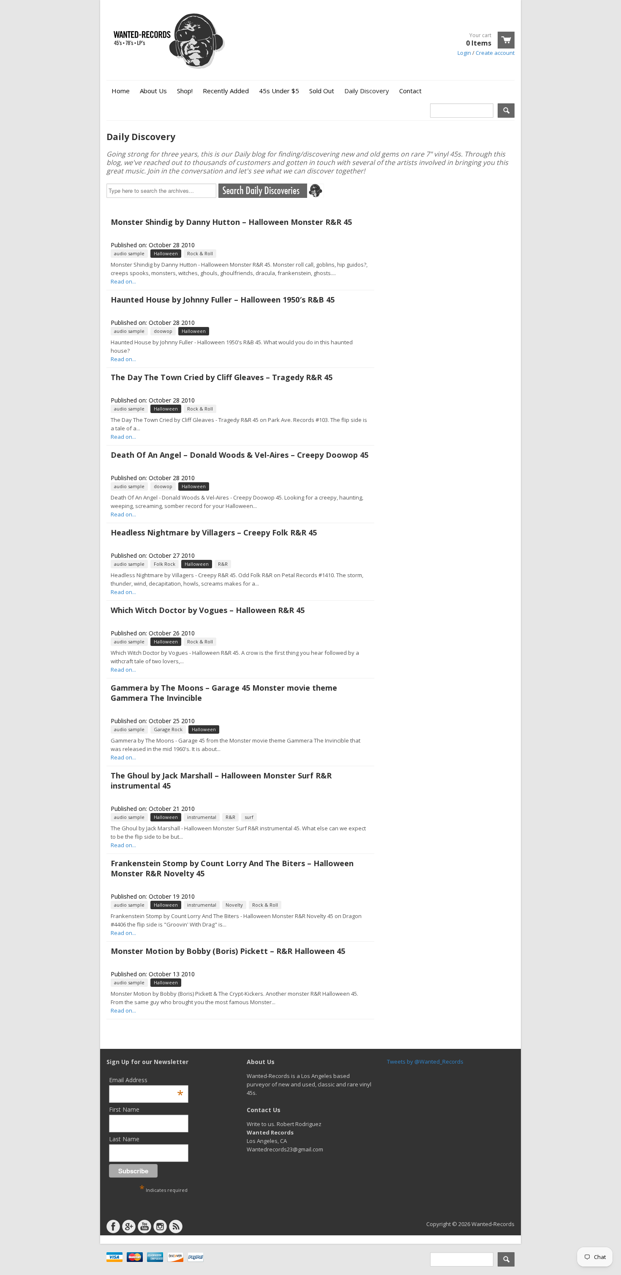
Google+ (129, 1226)
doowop (163, 331)
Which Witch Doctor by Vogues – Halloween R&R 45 (208, 610)
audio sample (129, 253)
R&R (223, 564)
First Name (124, 1109)
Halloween (166, 253)
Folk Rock (164, 564)
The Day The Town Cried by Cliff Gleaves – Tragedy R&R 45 (221, 377)
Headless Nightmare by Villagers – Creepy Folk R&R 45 (214, 532)
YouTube (144, 1226)
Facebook (113, 1226)
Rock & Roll (200, 253)
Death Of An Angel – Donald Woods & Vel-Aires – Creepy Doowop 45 (239, 455)
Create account (495, 53)
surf (249, 817)
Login (464, 53)
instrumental (201, 817)
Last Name (124, 1139)
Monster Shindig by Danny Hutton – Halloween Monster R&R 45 (231, 222)
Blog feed (175, 1226)
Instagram (160, 1226)
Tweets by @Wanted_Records (425, 1061)
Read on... (123, 281)
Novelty (234, 905)
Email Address (146, 1080)
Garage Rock (168, 729)
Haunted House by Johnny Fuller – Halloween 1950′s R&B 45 (223, 299)
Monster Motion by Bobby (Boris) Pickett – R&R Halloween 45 (228, 951)
